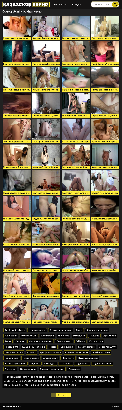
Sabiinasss (80, 341)
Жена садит (11, 336)
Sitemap (115, 407)
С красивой (65, 364)
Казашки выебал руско (33, 347)
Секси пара (74, 369)
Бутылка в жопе (28, 369)
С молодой (49, 364)
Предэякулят (11, 347)
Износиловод (11, 358)
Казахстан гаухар (86, 347)
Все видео (62, 4)
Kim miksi (31, 352)
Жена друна (68, 358)
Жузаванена (109, 336)
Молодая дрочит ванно (40, 341)
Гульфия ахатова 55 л (50, 352)
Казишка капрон (37, 330)
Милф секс (63, 336)
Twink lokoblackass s (14, 330)
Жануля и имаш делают (52, 369)
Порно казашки (12, 406)
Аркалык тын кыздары (76, 352)
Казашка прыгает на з (15, 364)
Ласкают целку (64, 341)
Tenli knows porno (101, 352)
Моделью (35, 364)
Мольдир (94, 336)
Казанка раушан (29, 336)
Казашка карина (31, 358)
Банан (79, 330)
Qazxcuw (20, 341)
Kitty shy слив (96, 341)
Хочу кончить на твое (97, 330)
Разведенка (79, 336)
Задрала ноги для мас (61, 330)
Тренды (76, 4)
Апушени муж (50, 358)
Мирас (53, 347)
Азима (8, 341)
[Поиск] (115, 4)
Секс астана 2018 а (14, 352)
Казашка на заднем (88, 358)
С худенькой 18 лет (102, 364)
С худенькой (82, 364)
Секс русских (67, 347)
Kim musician (47, 336)
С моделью (10, 369)
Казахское (25, 4)
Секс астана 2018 (107, 347)
